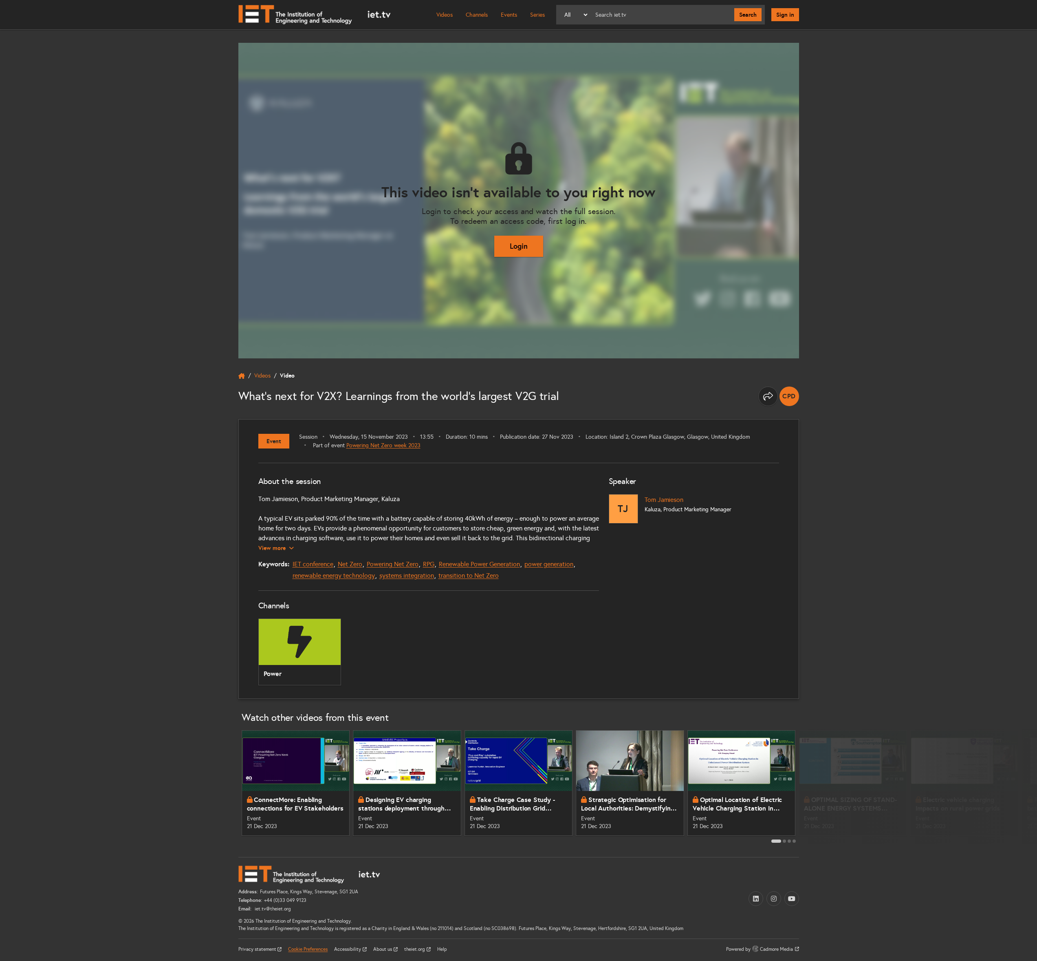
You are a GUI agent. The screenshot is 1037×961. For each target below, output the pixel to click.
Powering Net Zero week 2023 (383, 445)
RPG (428, 564)
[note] (789, 396)
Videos (444, 14)
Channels (477, 14)
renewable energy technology (334, 575)
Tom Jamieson (664, 500)
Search (748, 14)
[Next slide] (808, 786)
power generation (548, 564)
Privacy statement (257, 949)
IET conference (313, 564)
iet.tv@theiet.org (272, 909)
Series (537, 14)
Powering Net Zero (392, 564)
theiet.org (415, 949)
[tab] (776, 841)
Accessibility (348, 949)
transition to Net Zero (468, 575)
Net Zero (350, 564)
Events (509, 14)
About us (383, 949)
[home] (241, 376)
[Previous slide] (229, 786)
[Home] (314, 14)
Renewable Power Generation (479, 564)
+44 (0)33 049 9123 (285, 900)
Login (519, 246)
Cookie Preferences (308, 949)
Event (273, 441)
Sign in (785, 14)
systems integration (406, 575)
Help (442, 949)
